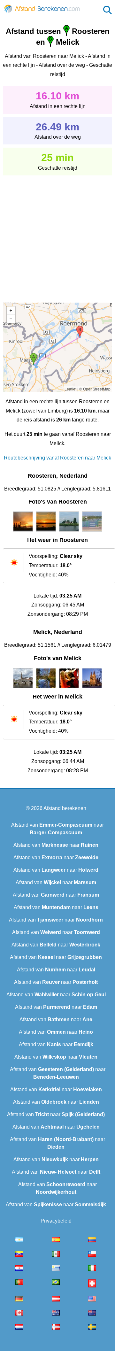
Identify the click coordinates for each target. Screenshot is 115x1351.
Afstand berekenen (64, 808)
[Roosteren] (23, 531)
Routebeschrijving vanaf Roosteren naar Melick (57, 457)
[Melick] (23, 688)
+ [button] (11, 310)
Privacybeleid (56, 1221)
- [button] (11, 319)
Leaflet (70, 388)
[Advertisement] (57, 234)
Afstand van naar (55, 845)
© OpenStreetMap (95, 388)
